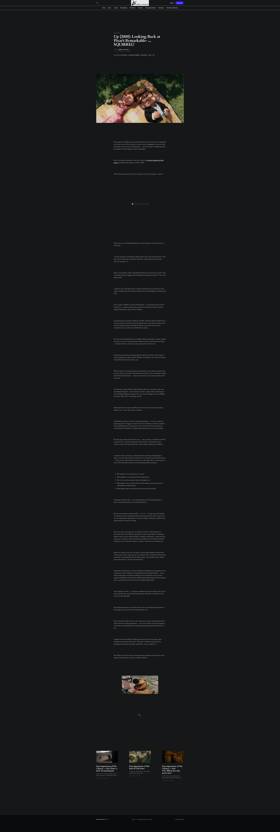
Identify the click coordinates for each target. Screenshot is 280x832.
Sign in (172, 3)
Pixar (150, 55)
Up (153, 55)
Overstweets (123, 8)
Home (103, 8)
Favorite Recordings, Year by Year (144, 819)
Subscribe (179, 3)
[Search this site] (97, 3)
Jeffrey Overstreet (124, 49)
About (109, 8)
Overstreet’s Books (150, 8)
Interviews (161, 8)
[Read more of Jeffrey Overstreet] (116, 50)
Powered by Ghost (179, 819)
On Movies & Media (133, 55)
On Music (140, 8)
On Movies (132, 8)
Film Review (117, 33)
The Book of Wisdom (172, 8)
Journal (116, 8)
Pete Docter (144, 55)
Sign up (133, 819)
